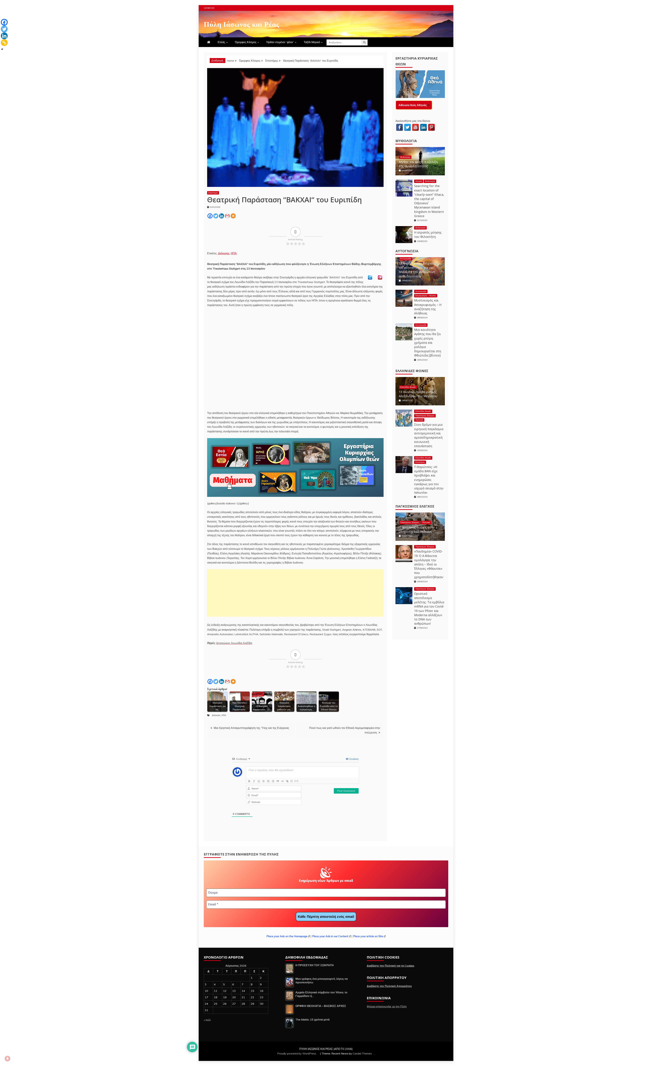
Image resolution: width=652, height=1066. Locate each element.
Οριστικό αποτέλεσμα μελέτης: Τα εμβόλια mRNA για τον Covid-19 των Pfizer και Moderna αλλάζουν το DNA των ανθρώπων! (429, 609)
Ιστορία (418, 181)
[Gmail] (227, 215)
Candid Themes (362, 1053)
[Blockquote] (277, 781)
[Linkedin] (221, 215)
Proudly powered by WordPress (297, 1053)
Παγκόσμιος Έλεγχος (424, 415)
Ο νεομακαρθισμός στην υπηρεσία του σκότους (416, 529)
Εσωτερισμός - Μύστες (425, 295)
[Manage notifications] (7, 1058)
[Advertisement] (295, 593)
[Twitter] (215, 215)
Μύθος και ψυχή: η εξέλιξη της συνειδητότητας (418, 164)
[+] (296, 781)
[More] (233, 215)
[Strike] (263, 781)
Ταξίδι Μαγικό (312, 42)
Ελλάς (221, 42)
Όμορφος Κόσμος (245, 42)
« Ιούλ (207, 1020)
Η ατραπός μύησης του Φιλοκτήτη (428, 234)
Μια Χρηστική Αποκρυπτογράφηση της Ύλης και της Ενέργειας (251, 728)
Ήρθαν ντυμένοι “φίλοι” (280, 42)
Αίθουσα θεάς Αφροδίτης (415, 105)
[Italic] (254, 781)
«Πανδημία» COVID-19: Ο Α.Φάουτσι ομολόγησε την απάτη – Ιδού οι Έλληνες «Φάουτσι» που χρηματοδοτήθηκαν (428, 564)
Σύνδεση (354, 758)
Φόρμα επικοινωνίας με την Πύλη (387, 1006)
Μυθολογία (406, 141)
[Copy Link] (4, 42)
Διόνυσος (224, 253)
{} (292, 781)
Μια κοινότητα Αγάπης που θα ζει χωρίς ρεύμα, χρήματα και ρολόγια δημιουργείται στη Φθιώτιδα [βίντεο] (427, 342)
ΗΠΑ (234, 253)
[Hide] (2, 49)
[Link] (287, 781)
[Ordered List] (268, 781)
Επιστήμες (213, 192)
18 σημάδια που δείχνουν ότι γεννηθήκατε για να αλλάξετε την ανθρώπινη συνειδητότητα (417, 269)
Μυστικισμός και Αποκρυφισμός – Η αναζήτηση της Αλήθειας (427, 306)
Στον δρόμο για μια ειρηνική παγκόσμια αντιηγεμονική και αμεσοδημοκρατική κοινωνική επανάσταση (428, 435)
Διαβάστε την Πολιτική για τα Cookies (390, 965)
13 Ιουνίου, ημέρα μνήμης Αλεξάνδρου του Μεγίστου (418, 394)
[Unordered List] (273, 781)
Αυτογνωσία (406, 251)
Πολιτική (419, 420)
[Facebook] (210, 215)
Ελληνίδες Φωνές (411, 371)
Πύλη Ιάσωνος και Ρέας (241, 23)
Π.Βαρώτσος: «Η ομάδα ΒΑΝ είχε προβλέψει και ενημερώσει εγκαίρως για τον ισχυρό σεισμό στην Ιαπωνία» (428, 479)
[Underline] (258, 781)
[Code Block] (282, 781)
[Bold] (249, 781)
